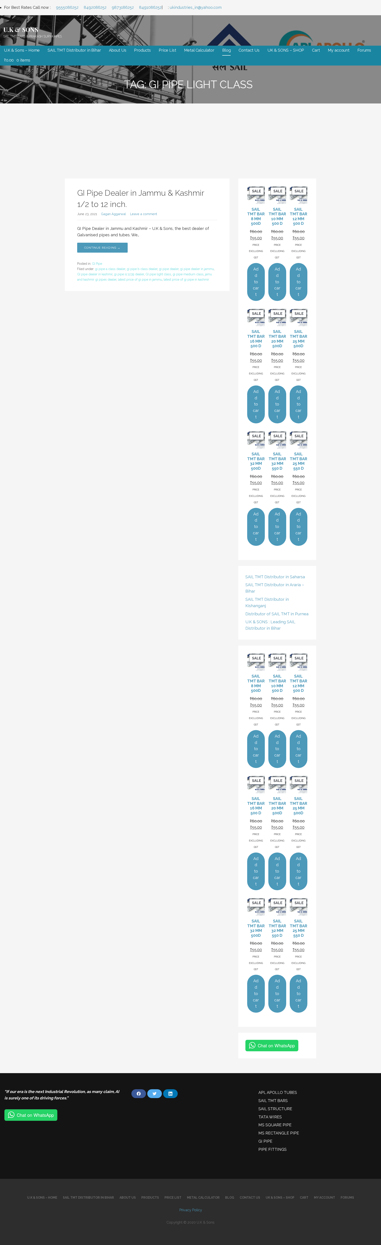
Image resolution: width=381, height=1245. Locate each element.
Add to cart (256, 282)
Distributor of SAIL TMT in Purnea (276, 614)
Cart (316, 50)
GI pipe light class (158, 274)
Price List (167, 50)
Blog (226, 50)
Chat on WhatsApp (276, 1045)
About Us (117, 50)
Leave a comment (143, 214)
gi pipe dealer (169, 269)
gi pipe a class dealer (110, 269)
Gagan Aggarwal (113, 214)
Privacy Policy (190, 1210)
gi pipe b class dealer (142, 269)
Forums (364, 50)
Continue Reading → (102, 247)
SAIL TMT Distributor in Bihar (74, 50)
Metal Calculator (199, 50)
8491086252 (150, 7)
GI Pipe (97, 263)
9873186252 (123, 7)
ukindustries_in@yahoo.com (196, 7)
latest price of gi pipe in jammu (140, 279)
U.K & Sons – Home (22, 50)
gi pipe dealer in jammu (197, 269)
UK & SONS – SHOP (285, 50)
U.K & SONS (20, 29)
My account (338, 50)
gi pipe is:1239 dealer (129, 274)
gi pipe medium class (188, 274)
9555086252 (67, 7)
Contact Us (249, 50)
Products (142, 50)
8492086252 (95, 7)
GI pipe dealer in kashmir (94, 274)
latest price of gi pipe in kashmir (186, 279)
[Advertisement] (190, 136)
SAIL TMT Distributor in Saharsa (275, 577)
